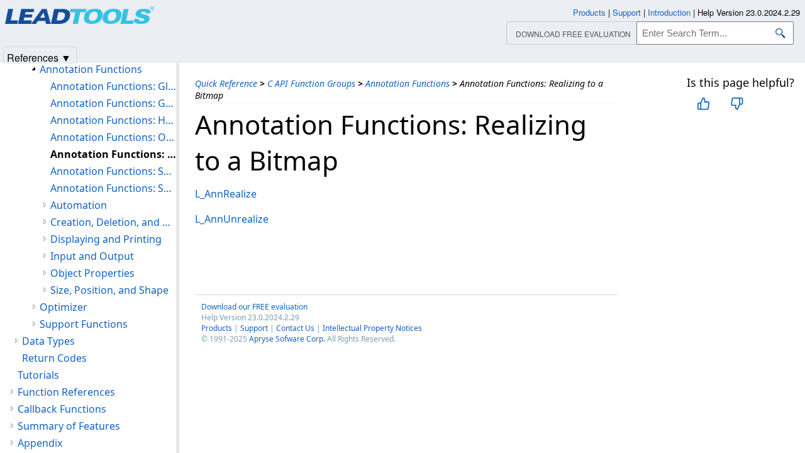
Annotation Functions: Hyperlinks (113, 120)
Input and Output (92, 256)
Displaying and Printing (106, 239)
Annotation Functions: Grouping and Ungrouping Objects (113, 103)
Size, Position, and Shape (109, 290)
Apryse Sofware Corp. (287, 338)
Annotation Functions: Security (113, 188)
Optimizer (63, 307)
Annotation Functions (407, 83)
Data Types (48, 341)
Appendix (40, 443)
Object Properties (92, 273)
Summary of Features (69, 426)
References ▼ (39, 57)
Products (216, 328)
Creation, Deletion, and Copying (113, 222)
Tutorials (38, 375)
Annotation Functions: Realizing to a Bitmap (113, 154)
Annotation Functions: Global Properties (113, 86)
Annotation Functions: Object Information (113, 137)
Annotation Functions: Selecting (113, 171)
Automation (78, 205)
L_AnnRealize (226, 194)
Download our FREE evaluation (254, 306)
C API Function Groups (311, 83)
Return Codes (54, 358)
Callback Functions (62, 409)
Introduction (669, 12)
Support (254, 328)
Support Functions (84, 324)
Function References (66, 392)
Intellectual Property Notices (372, 328)
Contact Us (295, 328)
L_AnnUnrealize (232, 219)
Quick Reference (226, 83)
